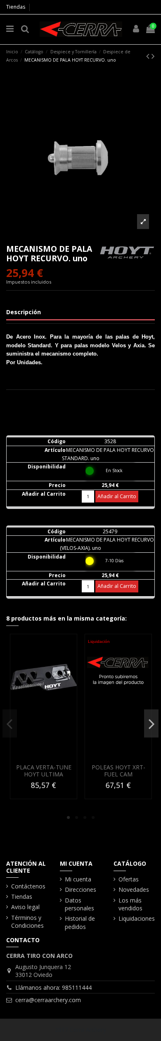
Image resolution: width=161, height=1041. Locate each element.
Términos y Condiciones (27, 922)
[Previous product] (149, 56)
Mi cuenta (78, 879)
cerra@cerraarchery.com (48, 1000)
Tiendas (15, 6)
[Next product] (153, 56)
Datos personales (79, 904)
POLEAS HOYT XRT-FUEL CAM (118, 770)
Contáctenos (28, 886)
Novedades (133, 889)
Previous (9, 723)
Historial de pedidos (80, 922)
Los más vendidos (130, 904)
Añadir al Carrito (116, 496)
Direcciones (80, 889)
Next (151, 723)
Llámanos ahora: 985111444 (53, 987)
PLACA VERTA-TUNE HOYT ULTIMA (43, 770)
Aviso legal (25, 907)
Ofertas (128, 879)
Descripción (23, 312)
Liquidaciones (136, 918)
